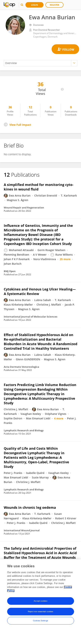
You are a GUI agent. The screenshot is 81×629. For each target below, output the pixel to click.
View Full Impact (20, 124)
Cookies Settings (40, 621)
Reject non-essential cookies (40, 611)
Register (54, 4)
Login (34, 4)
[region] (40, 594)
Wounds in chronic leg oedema (30, 507)
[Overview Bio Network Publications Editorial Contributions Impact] (40, 63)
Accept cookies (40, 601)
